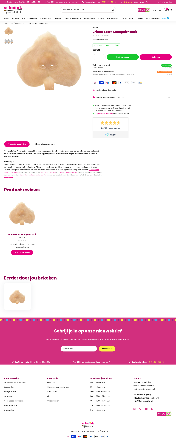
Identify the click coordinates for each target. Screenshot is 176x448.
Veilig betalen (10, 391)
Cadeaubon (9, 410)
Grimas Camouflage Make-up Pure (33, 175)
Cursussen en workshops (58, 387)
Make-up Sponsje (48, 172)
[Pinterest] (140, 409)
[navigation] (8, 30)
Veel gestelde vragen (13, 401)
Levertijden (9, 387)
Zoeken (112, 10)
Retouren (8, 396)
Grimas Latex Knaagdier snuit (22, 234)
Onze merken (53, 401)
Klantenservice (11, 378)
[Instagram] (134, 409)
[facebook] (152, 409)
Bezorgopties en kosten (15, 382)
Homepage (8, 23)
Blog (49, 396)
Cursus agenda (152, 18)
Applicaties (19, 23)
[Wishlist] (160, 10)
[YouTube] (146, 409)
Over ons (51, 382)
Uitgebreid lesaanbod (104, 113)
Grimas (96, 27)
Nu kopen (156, 57)
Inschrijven (107, 348)
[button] (103, 57)
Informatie (52, 378)
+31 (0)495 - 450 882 (108, 2)
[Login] (154, 10)
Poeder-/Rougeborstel (68, 172)
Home (6, 18)
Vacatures (52, 391)
